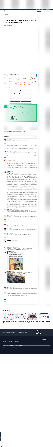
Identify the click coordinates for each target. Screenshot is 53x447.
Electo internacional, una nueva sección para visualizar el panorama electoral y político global (20, 322)
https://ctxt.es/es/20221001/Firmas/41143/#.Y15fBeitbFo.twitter (13, 173)
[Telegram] (39, 339)
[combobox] (48, 11)
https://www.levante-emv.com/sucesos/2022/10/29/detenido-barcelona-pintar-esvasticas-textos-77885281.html (17, 249)
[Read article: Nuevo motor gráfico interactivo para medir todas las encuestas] (9, 316)
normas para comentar (9, 131)
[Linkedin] (44, 339)
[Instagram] (41, 339)
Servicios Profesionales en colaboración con (13, 345)
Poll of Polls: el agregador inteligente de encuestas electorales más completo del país (32, 322)
